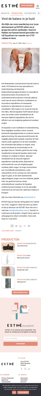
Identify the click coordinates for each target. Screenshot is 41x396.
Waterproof (21, 282)
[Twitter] (16, 226)
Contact (23, 365)
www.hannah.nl (29, 197)
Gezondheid (30, 13)
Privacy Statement (8, 378)
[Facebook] (12, 226)
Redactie (29, 43)
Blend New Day (31, 243)
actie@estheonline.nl (17, 210)
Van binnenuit (22, 246)
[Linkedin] (20, 226)
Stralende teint (22, 270)
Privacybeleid (23, 392)
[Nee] (39, 389)
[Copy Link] (25, 226)
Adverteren (24, 380)
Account (23, 382)
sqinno (28, 255)
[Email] (29, 226)
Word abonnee (25, 363)
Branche (5, 13)
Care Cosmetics (31, 268)
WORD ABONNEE (27, 5)
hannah (18, 231)
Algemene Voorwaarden (6, 381)
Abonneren (24, 378)
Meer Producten (20, 292)
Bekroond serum (23, 258)
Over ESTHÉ (24, 362)
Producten (16, 13)
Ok (14, 392)
